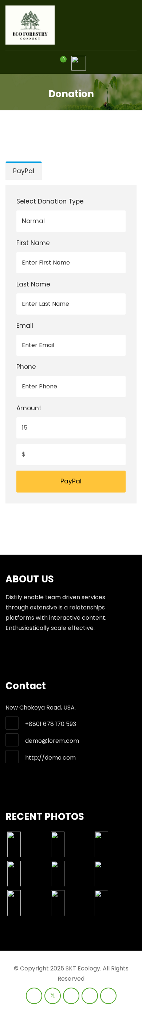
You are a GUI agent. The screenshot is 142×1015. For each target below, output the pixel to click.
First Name (33, 243)
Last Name (33, 284)
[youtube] (71, 996)
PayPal (23, 171)
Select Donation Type (50, 201)
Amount (29, 408)
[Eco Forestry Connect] (30, 25)
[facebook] (34, 996)
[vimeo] (90, 996)
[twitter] (52, 996)
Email (24, 325)
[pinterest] (108, 996)
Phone (26, 366)
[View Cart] (59, 65)
